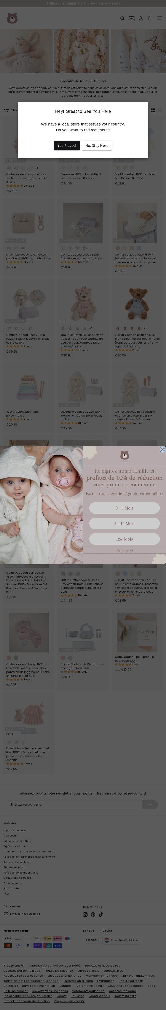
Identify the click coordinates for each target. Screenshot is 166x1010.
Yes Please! (66, 145)
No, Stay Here (97, 145)
